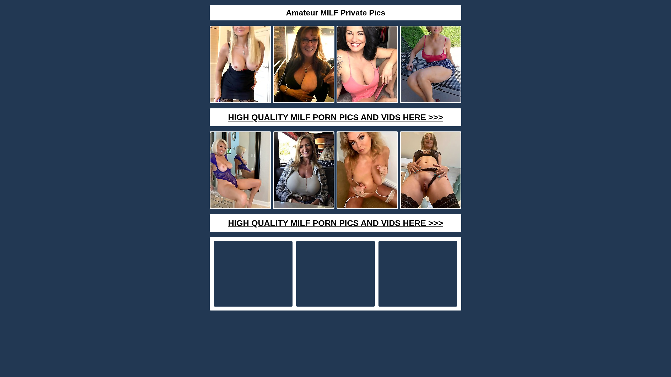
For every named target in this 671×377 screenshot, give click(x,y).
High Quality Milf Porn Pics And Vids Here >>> (335, 117)
